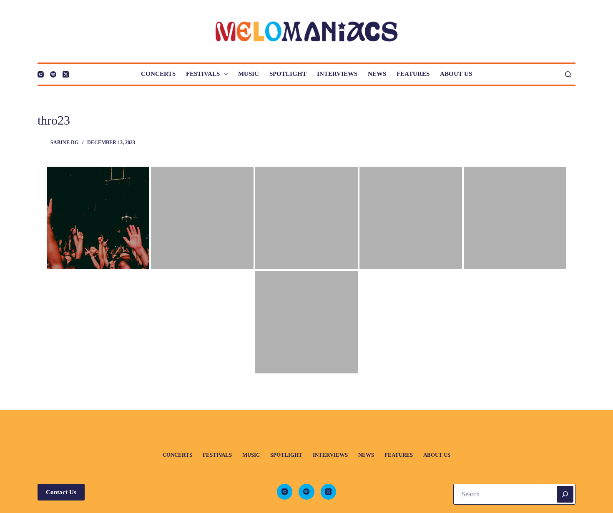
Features (413, 73)
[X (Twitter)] (66, 74)
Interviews (337, 73)
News (377, 73)
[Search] (568, 74)
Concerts (158, 73)
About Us (456, 73)
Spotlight (287, 73)
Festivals (203, 73)
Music (248, 73)
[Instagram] (41, 74)
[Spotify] (53, 74)
